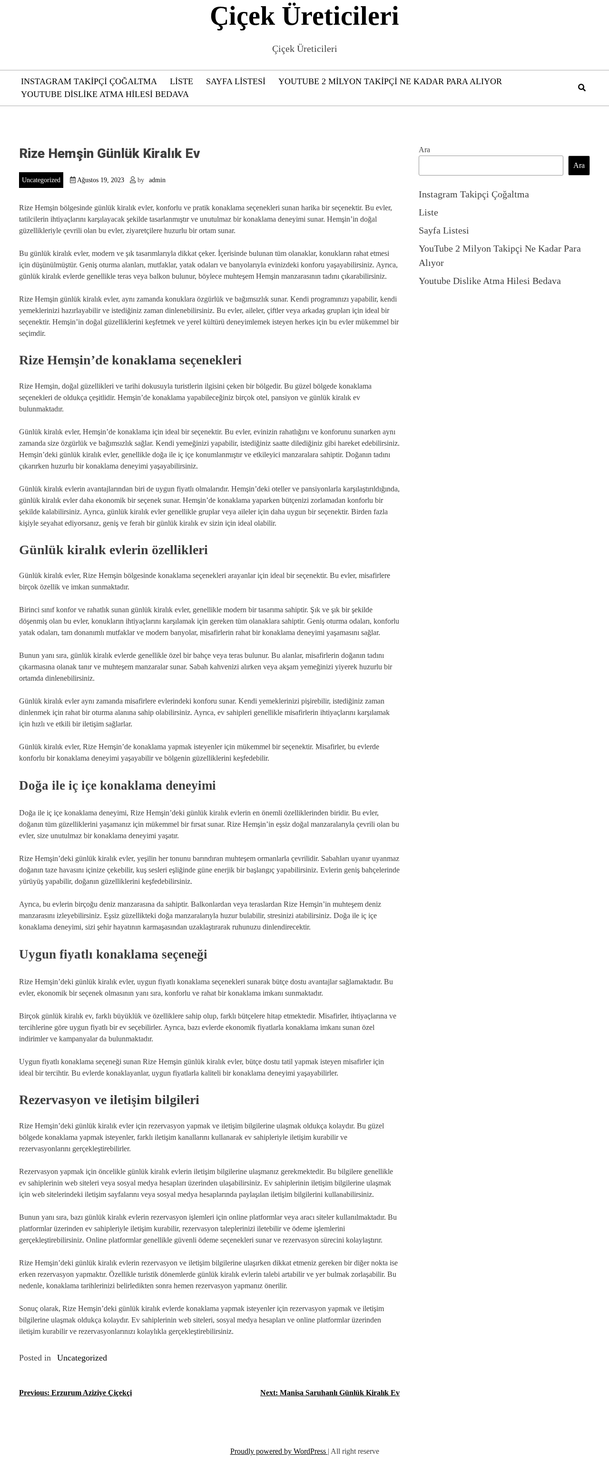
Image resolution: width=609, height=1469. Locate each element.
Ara (424, 150)
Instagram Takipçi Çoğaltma (89, 81)
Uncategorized (41, 180)
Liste (181, 81)
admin (157, 180)
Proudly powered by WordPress (279, 1451)
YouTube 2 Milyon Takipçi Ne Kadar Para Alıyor (390, 81)
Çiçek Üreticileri (304, 15)
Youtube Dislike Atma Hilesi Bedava (105, 94)
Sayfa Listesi (235, 81)
